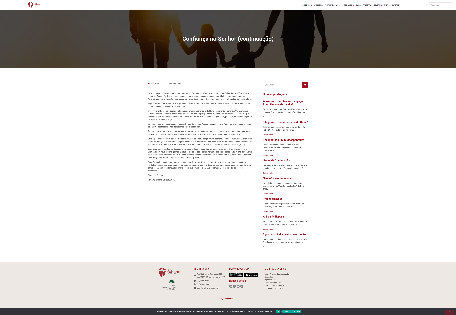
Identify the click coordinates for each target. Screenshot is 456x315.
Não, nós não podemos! (277, 178)
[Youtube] (238, 286)
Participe (329, 5)
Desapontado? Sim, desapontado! (283, 140)
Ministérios (318, 5)
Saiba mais (268, 117)
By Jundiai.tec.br (228, 299)
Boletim (377, 5)
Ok (278, 311)
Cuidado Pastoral (363, 5)
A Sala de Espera (273, 216)
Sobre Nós (306, 5)
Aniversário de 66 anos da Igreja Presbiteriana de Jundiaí (283, 103)
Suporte (395, 5)
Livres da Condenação (276, 160)
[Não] (449, 312)
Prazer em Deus (272, 199)
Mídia (338, 5)
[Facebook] (230, 286)
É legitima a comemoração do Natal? (285, 122)
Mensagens (348, 5)
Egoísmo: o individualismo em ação (284, 234)
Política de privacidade (291, 311)
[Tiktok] (241, 286)
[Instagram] (234, 286)
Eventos (387, 5)
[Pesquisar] (305, 85)
